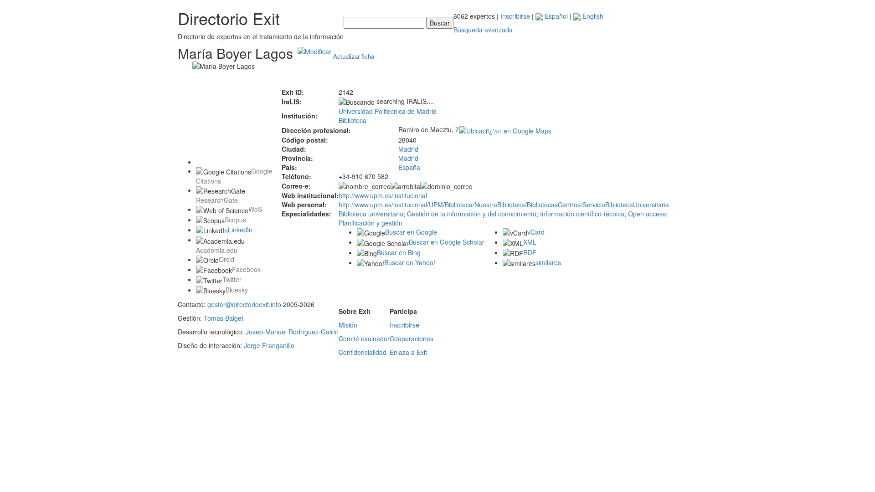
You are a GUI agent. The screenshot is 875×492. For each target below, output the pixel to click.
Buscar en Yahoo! (409, 262)
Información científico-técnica (582, 213)
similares (548, 262)
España (409, 167)
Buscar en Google (411, 231)
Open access (647, 213)
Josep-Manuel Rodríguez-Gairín (292, 331)
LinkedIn (240, 229)
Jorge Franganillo (269, 345)
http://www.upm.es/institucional (383, 195)
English (592, 15)
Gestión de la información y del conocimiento (471, 213)
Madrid (408, 149)
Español (555, 15)
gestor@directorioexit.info (244, 304)
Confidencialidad (362, 352)
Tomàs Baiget (223, 318)
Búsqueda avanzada (483, 29)
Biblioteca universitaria (371, 213)
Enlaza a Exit (408, 352)
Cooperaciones (411, 338)
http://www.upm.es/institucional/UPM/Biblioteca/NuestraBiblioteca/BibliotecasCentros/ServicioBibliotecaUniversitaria (504, 204)
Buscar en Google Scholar (446, 241)
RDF (529, 252)
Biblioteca (352, 120)
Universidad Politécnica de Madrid (388, 111)
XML (529, 241)
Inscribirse (515, 15)
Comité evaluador (364, 338)
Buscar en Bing (399, 252)
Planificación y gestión (370, 222)
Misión (348, 324)
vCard (536, 231)
